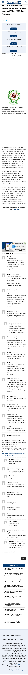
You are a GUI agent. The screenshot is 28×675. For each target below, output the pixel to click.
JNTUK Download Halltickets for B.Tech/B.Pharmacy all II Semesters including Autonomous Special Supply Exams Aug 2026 (12, 603)
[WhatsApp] (3, 20)
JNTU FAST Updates (19, 665)
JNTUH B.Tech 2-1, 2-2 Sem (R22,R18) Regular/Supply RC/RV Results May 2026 (13, 580)
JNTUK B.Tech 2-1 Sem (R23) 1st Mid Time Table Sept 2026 (13, 569)
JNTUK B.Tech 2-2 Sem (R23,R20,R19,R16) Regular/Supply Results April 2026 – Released (13, 616)
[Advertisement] (14, 75)
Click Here (16, 209)
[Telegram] (6, 20)
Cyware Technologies (17, 670)
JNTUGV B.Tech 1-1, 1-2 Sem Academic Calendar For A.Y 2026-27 (13, 592)
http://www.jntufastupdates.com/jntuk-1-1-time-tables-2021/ (14, 454)
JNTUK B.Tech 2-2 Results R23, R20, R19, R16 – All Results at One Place (14, 610)
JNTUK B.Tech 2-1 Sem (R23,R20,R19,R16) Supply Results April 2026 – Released (13, 622)
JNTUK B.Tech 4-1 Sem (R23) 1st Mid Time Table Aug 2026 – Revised (13, 597)
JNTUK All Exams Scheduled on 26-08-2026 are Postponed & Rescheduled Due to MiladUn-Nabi (13, 574)
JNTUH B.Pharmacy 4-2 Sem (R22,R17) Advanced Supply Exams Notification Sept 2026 (13, 586)
